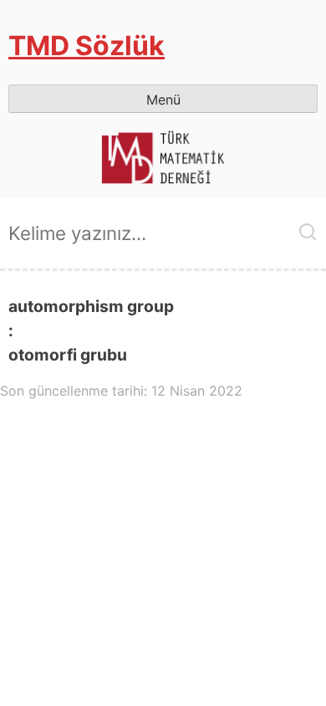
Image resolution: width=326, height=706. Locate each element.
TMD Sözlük (86, 45)
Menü (163, 99)
